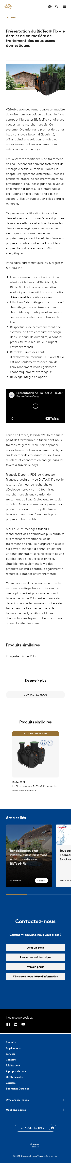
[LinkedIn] (16, 1024)
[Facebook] (8, 1024)
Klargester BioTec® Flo (21, 656)
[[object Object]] (35, 754)
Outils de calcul (15, 1077)
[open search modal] (57, 7)
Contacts (11, 1059)
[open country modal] (50, 7)
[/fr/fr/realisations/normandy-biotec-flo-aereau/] (29, 856)
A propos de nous (16, 1071)
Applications (13, 1048)
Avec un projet (35, 966)
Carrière (11, 1082)
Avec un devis (35, 947)
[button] (65, 7)
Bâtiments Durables (17, 1088)
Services (10, 1053)
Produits (11, 1042)
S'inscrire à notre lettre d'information (35, 976)
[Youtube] (23, 1024)
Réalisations (13, 1065)
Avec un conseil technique (35, 957)
